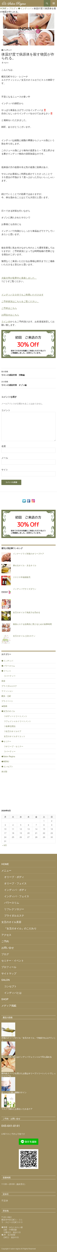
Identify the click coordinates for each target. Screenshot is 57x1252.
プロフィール (8, 967)
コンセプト (10, 986)
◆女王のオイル (8, 711)
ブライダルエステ (9, 685)
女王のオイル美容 (11, 922)
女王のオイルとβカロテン (24, 635)
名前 (3, 446)
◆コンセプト (7, 766)
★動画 (4, 706)
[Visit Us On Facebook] (28, 500)
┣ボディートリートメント (15, 716)
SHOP (4, 999)
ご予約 (5, 941)
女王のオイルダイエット (14, 736)
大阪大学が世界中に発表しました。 (19, 277)
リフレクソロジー (14, 909)
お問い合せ (7, 947)
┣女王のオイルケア (12, 731)
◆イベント (6, 670)
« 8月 (4, 845)
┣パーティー (9, 675)
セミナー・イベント (12, 960)
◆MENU (5, 761)
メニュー (6, 870)
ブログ (5, 954)
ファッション (7, 690)
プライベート (7, 701)
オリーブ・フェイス (15, 883)
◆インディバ (6, 50)
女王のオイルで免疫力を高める (26, 612)
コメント (5, 410)
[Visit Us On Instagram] (33, 500)
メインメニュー (53, 3)
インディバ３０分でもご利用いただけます (22, 294)
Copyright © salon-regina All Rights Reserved (18, 1248)
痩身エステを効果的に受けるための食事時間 (32, 624)
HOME (5, 864)
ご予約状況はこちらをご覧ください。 (20, 301)
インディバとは (13, 992)
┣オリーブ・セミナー (13, 746)
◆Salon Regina (8, 756)
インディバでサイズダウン (24, 588)
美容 (3, 680)
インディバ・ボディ (15, 889)
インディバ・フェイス (16, 896)
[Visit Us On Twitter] (24, 500)
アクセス (6, 934)
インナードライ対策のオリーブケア (28, 553)
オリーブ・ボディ (14, 877)
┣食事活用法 (9, 726)
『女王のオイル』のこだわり (20, 928)
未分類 (4, 771)
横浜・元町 (6, 696)
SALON (5, 980)
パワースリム (11, 902)
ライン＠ (5, 321)
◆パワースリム (8, 665)
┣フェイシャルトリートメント (17, 721)
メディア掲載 (8, 1005)
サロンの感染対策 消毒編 (13, 373)
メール (4, 457)
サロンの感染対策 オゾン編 (14, 383)
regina (6, 62)
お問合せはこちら (10, 314)
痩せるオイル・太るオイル (24, 565)
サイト (4, 469)
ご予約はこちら (9, 308)
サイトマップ (8, 973)
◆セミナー (6, 741)
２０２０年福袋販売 (21, 577)
